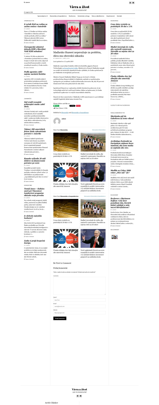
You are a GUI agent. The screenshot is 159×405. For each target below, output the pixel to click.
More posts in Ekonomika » (99, 130)
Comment (55, 275)
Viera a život (79, 6)
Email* (55, 303)
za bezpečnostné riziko (70, 68)
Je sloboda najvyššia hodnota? (33, 217)
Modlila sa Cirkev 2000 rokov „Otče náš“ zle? (121, 171)
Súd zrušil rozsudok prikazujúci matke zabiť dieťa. (34, 104)
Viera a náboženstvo (98, 16)
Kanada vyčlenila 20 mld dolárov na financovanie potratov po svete (35, 160)
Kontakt (119, 16)
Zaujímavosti (110, 16)
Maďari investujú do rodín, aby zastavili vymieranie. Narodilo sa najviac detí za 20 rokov (93, 156)
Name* (55, 297)
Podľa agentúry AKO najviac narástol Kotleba (35, 73)
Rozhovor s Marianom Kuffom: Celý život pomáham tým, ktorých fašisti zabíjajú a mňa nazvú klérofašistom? (121, 202)
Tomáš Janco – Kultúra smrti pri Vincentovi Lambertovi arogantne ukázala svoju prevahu (34, 192)
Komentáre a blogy (83, 16)
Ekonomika (64, 113)
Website (55, 310)
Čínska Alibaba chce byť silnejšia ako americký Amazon (65, 185)
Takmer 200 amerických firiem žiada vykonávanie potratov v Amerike (35, 131)
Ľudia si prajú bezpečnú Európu (34, 242)
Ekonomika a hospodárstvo (58, 16)
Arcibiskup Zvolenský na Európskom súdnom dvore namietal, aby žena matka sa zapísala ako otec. (122, 144)
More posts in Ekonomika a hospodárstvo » (95, 196)
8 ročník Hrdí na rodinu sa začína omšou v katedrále (35, 25)
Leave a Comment (29, 42)
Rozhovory (72, 16)
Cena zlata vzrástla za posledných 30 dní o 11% (62, 155)
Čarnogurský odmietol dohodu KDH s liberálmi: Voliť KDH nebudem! (35, 49)
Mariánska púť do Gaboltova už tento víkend (122, 117)
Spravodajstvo (42, 16)
